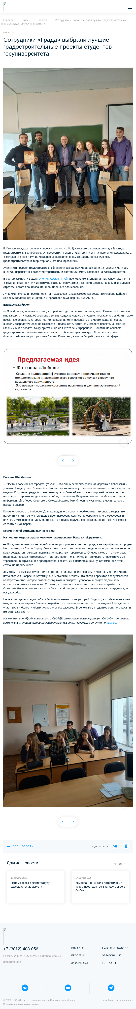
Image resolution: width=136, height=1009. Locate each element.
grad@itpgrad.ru (12, 961)
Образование (111, 955)
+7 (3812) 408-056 (20, 948)
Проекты (77, 955)
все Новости (23, 846)
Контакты (109, 963)
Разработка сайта (117, 1000)
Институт (78, 947)
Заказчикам (79, 963)
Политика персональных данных (21, 1004)
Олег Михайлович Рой (53, 278)
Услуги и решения (115, 947)
